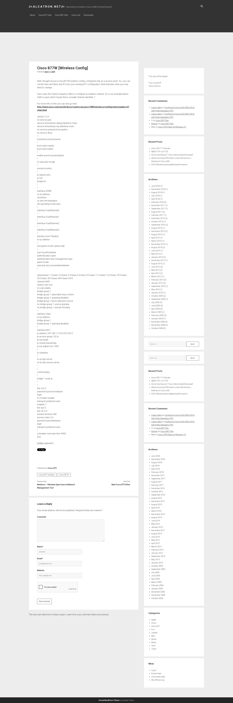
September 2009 (158, 299)
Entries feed (156, 673)
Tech (153, 646)
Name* (40, 547)
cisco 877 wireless (47, 475)
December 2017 (158, 205)
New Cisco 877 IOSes (121, 484)
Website (40, 570)
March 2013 (156, 276)
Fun (153, 629)
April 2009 (155, 309)
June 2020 (155, 186)
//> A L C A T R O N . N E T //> (47, 6)
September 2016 (158, 225)
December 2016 (158, 218)
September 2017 (158, 209)
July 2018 (155, 196)
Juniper (154, 633)
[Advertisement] (116, 41)
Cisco (153, 623)
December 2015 (158, 231)
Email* (40, 558)
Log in (153, 670)
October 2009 (157, 296)
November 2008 (158, 325)
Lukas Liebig (156, 107)
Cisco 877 (52, 468)
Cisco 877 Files (45, 15)
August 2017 (156, 212)
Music (154, 639)
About (32, 15)
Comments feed (158, 677)
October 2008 (157, 328)
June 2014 (155, 251)
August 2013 (156, 263)
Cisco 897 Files (61, 15)
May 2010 (155, 289)
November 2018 (158, 189)
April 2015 (155, 238)
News (153, 642)
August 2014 (156, 247)
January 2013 (157, 283)
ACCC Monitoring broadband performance (169, 164)
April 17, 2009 (49, 72)
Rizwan (154, 124)
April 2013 (155, 273)
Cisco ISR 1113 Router (160, 148)
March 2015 (156, 241)
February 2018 (157, 202)
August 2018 (156, 192)
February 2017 (157, 215)
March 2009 (156, 312)
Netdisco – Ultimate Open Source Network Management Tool (56, 486)
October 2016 (157, 221)
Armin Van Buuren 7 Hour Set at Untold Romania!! (172, 155)
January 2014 (157, 257)
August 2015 (156, 234)
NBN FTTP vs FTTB (159, 152)
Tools (153, 649)
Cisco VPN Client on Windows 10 (172, 127)
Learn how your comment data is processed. (87, 614)
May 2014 (155, 254)
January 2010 (157, 293)
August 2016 (156, 228)
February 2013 (157, 280)
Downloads (88, 15)
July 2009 (155, 302)
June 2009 (155, 306)
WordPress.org (157, 680)
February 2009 (157, 315)
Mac (153, 636)
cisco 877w (64, 475)
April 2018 (155, 199)
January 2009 (157, 318)
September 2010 (158, 286)
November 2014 (158, 244)
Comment (41, 517)
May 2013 (155, 270)
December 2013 (158, 260)
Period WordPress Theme (109, 700)
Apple (153, 620)
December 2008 (158, 322)
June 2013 (155, 267)
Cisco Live (75, 15)
